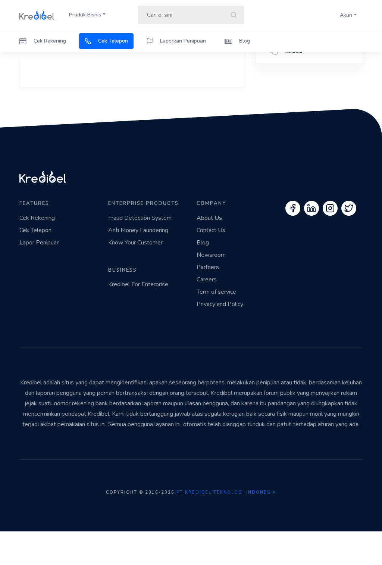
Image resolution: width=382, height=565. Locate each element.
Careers (207, 279)
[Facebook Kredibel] (292, 208)
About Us (209, 218)
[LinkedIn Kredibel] (311, 208)
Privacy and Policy (220, 304)
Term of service (216, 292)
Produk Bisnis (85, 14)
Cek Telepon (112, 40)
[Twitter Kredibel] (348, 208)
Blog (244, 40)
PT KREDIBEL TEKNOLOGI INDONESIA (226, 492)
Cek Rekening (49, 40)
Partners (208, 267)
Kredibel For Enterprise (138, 284)
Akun (346, 15)
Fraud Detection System (140, 218)
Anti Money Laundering (138, 230)
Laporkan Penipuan (182, 40)
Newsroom (211, 255)
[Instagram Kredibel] (330, 208)
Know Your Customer (135, 242)
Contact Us (211, 230)
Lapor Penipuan (39, 242)
